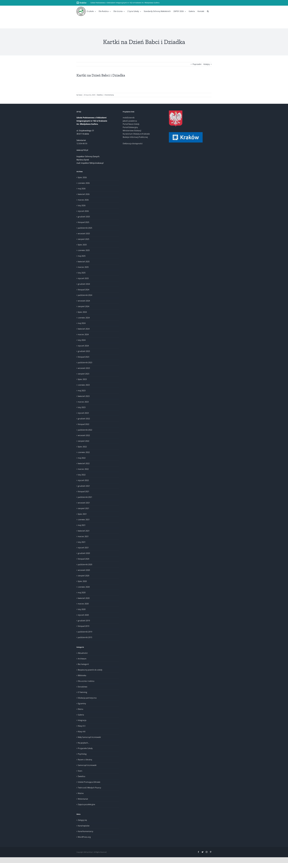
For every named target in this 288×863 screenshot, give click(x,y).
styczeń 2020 (83, 615)
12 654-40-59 (81, 143)
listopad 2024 (83, 289)
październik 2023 (85, 362)
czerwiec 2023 (84, 385)
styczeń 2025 (83, 278)
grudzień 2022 (84, 418)
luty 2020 (82, 609)
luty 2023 (82, 407)
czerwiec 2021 (84, 519)
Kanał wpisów (83, 825)
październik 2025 (85, 228)
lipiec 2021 (82, 514)
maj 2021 (82, 525)
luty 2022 (82, 474)
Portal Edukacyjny (130, 127)
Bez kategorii (83, 664)
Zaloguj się (82, 820)
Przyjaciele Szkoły (85, 748)
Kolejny (207, 64)
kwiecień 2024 (84, 329)
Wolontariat (83, 799)
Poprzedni (197, 64)
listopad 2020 (83, 559)
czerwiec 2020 (84, 587)
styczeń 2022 (83, 480)
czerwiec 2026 (84, 183)
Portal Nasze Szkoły (131, 124)
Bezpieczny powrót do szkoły (90, 670)
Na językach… (83, 743)
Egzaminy (82, 703)
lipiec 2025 (82, 244)
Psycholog (82, 754)
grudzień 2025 (84, 216)
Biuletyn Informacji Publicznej (135, 137)
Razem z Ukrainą (85, 759)
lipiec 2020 (82, 581)
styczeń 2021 (83, 547)
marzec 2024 (83, 334)
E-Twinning (82, 692)
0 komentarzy (109, 95)
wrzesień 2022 (84, 435)
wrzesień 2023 (84, 368)
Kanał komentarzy (85, 831)
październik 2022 (85, 430)
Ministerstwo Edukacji (132, 130)
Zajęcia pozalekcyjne (86, 804)
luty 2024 (82, 340)
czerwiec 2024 (84, 317)
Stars (80, 771)
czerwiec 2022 (84, 452)
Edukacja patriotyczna (87, 698)
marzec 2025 (83, 267)
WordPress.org (84, 837)
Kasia (80, 95)
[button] (208, 11)
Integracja (82, 720)
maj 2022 (82, 458)
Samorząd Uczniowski (87, 765)
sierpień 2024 (83, 306)
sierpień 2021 (83, 508)
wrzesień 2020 (84, 570)
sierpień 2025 (83, 239)
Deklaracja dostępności (133, 143)
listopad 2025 (83, 222)
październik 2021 (85, 497)
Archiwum (82, 658)
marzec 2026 (83, 200)
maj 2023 (82, 390)
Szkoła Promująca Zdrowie (89, 782)
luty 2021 (82, 542)
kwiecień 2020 (84, 598)
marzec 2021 (83, 536)
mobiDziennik (128, 117)
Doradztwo (82, 686)
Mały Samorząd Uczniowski (89, 737)
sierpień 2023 (83, 374)
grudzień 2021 (84, 486)
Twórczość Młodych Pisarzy (89, 787)
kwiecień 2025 (84, 261)
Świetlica (100, 95)
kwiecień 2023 (84, 396)
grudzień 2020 (84, 553)
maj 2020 (82, 592)
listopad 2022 (83, 424)
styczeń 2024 (83, 345)
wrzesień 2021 (84, 503)
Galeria (81, 715)
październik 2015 (85, 637)
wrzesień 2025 (84, 233)
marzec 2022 (83, 469)
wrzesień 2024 (84, 301)
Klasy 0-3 (81, 726)
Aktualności (83, 653)
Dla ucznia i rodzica (86, 681)
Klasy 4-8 (81, 731)
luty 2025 (82, 272)
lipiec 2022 (82, 446)
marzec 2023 (83, 402)
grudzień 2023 (84, 351)
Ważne (81, 793)
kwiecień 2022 (84, 463)
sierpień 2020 (83, 575)
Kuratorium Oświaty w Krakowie (136, 134)
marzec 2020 (83, 603)
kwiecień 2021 (84, 531)
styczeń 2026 (83, 211)
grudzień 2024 (84, 284)
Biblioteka (82, 675)
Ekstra (80, 709)
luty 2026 (82, 205)
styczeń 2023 (83, 413)
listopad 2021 (83, 491)
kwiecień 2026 (84, 194)
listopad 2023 (83, 357)
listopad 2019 (83, 626)
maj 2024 (82, 323)
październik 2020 (85, 564)
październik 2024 (85, 295)
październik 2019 (85, 631)
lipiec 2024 (82, 312)
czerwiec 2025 (84, 250)
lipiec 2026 (82, 177)
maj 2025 (82, 256)
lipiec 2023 (82, 379)
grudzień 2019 (84, 620)
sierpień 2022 (83, 441)
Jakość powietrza (130, 121)
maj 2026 (82, 188)
